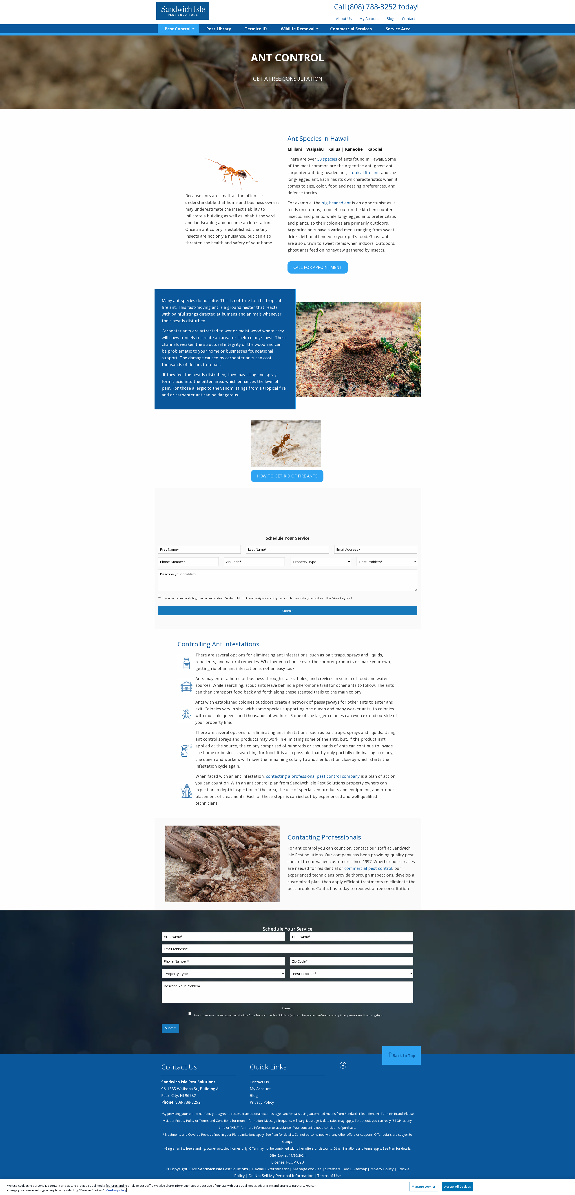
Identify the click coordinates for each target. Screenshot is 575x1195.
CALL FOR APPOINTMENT (317, 267)
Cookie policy (116, 1190)
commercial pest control (368, 868)
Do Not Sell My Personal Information (281, 1175)
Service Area (398, 28)
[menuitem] (344, 18)
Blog (390, 18)
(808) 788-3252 (372, 6)
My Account (369, 18)
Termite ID (256, 28)
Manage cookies (307, 1168)
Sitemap (332, 1168)
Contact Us (259, 1082)
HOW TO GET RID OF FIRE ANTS (287, 476)
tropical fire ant (363, 172)
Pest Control (177, 28)
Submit (287, 611)
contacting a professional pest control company (313, 776)
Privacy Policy (262, 1102)
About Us (344, 18)
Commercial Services (351, 28)
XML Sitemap (355, 1168)
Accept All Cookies (457, 1186)
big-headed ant (336, 202)
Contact (408, 18)
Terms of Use (329, 1175)
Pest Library (218, 28)
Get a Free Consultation (287, 78)
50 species (327, 159)
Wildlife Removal (297, 28)
